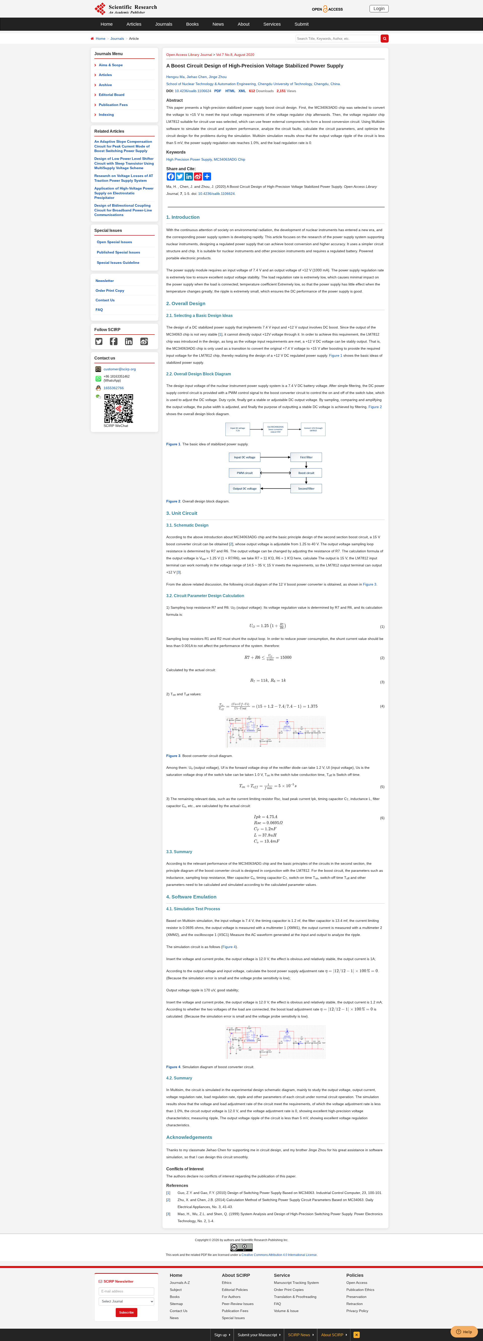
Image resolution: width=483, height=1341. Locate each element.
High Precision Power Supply (189, 159)
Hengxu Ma (175, 77)
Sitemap (176, 1304)
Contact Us (105, 300)
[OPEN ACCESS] (327, 9)
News (218, 24)
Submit (302, 24)
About (244, 24)
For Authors (231, 1297)
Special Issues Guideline (118, 263)
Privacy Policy (357, 1311)
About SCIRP (236, 1275)
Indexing (106, 115)
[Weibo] (144, 341)
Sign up (220, 1335)
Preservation (356, 1297)
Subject (176, 1290)
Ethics (226, 1283)
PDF (217, 91)
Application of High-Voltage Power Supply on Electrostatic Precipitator (123, 193)
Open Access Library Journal (189, 55)
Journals (163, 24)
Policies (355, 1275)
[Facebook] (113, 341)
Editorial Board (112, 95)
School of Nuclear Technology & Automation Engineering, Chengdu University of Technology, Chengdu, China (253, 84)
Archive (105, 85)
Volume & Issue (286, 1311)
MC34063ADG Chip (229, 159)
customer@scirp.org (120, 369)
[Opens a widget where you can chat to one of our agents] (464, 1332)
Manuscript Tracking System (296, 1283)
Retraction (354, 1304)
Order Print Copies (289, 1290)
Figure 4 (229, 947)
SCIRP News (299, 1335)
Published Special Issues (118, 252)
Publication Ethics (360, 1290)
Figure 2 (375, 407)
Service (282, 1275)
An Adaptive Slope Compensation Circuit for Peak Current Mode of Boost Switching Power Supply (123, 146)
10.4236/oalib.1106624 (193, 91)
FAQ (99, 310)
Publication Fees (113, 105)
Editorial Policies (235, 1290)
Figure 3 (369, 584)
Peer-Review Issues (238, 1304)
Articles (134, 24)
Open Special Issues (114, 242)
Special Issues (233, 1318)
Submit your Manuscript (257, 1335)
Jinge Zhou (218, 77)
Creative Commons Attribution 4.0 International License (279, 1255)
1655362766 (114, 388)
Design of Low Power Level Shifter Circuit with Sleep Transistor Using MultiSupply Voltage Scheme (124, 163)
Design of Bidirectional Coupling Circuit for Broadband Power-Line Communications (123, 210)
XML (242, 91)
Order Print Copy (110, 290)
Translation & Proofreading (295, 1297)
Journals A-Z (180, 1283)
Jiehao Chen (197, 77)
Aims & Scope (111, 65)
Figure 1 (335, 355)
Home (107, 24)
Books (192, 24)
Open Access (356, 1283)
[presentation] (268, 626)
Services (272, 24)
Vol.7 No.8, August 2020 (235, 55)
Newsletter (105, 281)
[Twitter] (98, 341)
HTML (230, 91)
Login (379, 8)
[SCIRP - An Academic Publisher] (125, 9)
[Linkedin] (129, 341)
